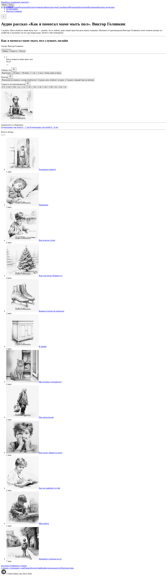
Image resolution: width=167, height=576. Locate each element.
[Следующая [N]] (10, 49)
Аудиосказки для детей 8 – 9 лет (44, 127)
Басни (66, 7)
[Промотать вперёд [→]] (8, 49)
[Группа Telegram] (3, 574)
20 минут (16, 73)
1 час (33, 73)
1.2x (29, 87)
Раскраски (23, 7)
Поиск (11, 5)
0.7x (3, 87)
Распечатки (83, 7)
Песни (31, 7)
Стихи (61, 7)
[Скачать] (7, 64)
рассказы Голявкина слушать (14, 566)
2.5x (60, 87)
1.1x (23, 87)
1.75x (51, 87)
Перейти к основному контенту (15, 2)
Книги (48, 7)
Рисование (92, 7)
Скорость (13, 51)
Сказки (16, 7)
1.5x (45, 87)
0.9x (14, 87)
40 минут (25, 73)
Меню (4, 5)
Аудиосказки (7, 7)
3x (65, 87)
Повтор (22, 51)
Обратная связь (67, 568)
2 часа (40, 73)
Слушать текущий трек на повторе (80, 80)
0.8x (9, 87)
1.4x (39, 87)
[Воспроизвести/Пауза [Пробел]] (6, 49)
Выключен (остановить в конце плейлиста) (19, 80)
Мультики (73, 7)
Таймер (5, 51)
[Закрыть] (3, 17)
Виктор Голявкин (14, 11)
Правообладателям (32, 568)
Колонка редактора (105, 7)
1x (19, 87)
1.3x (34, 87)
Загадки (54, 7)
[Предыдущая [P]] (2, 49)
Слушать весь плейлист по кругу (51, 80)
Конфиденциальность (50, 568)
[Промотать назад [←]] (4, 49)
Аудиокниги (39, 7)
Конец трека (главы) (53, 73)
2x (56, 87)
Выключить (6, 73)
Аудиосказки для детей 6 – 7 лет (15, 127)
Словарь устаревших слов (12, 568)
